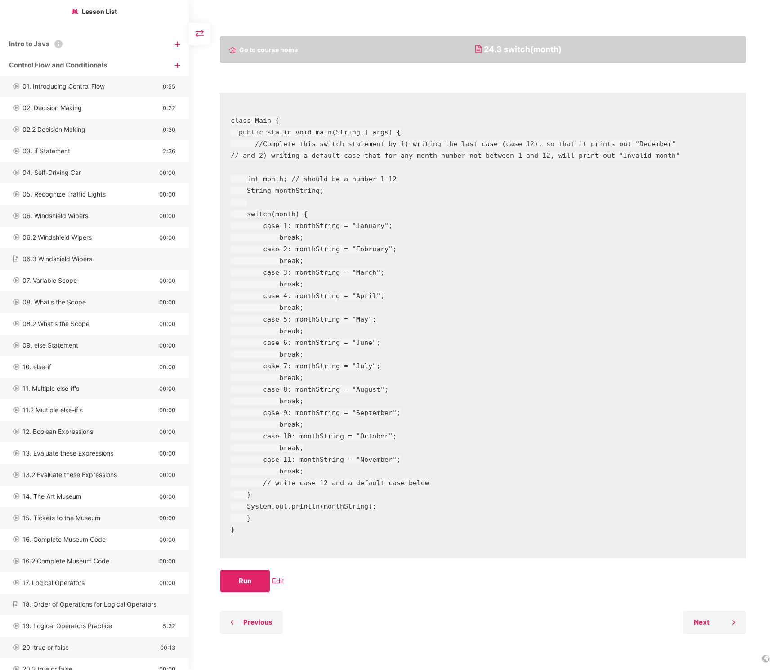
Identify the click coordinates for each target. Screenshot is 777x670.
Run (245, 580)
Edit (278, 580)
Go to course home (268, 50)
